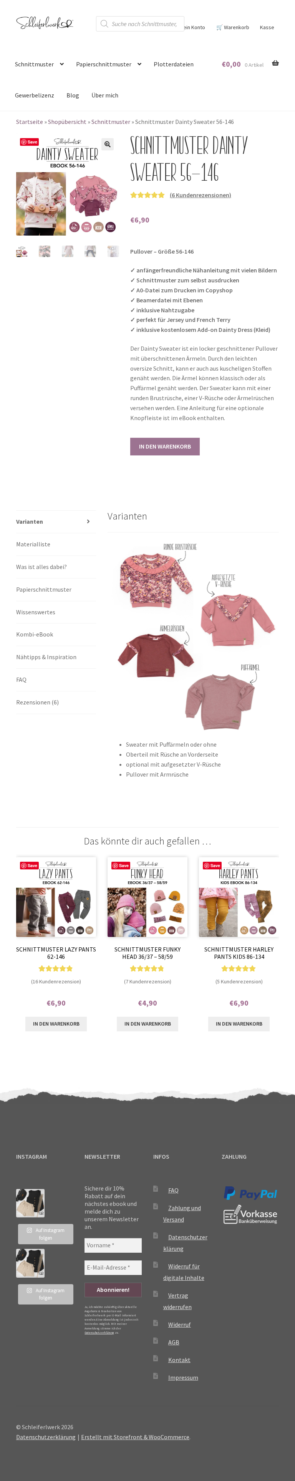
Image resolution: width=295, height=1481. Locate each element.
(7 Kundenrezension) (147, 981)
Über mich (104, 95)
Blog (72, 95)
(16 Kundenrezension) (56, 981)
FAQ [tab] (21, 679)
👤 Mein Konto (188, 27)
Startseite (29, 121)
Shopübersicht (67, 121)
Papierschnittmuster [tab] (43, 589)
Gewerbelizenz (34, 95)
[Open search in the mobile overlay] (140, 23)
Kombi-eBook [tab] (34, 634)
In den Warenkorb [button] (56, 1023)
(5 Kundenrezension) (239, 981)
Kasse (267, 27)
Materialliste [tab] (33, 544)
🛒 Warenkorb (232, 27)
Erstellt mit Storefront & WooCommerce (135, 1437)
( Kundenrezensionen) (200, 195)
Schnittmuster (34, 64)
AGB (173, 1342)
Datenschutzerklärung (99, 1332)
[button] (107, 144)
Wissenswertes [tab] (35, 612)
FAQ (173, 1190)
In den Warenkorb (165, 446)
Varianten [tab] (29, 521)
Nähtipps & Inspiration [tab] (46, 657)
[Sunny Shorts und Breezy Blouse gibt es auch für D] (30, 1203)
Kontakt (179, 1360)
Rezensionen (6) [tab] (37, 702)
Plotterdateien (174, 64)
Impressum (183, 1377)
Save (32, 142)
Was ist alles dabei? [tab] (41, 567)
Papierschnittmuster (103, 64)
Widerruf (179, 1324)
